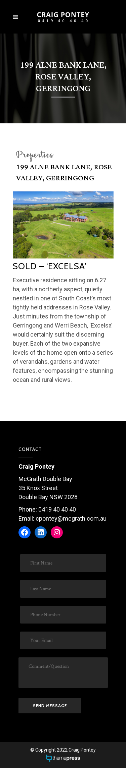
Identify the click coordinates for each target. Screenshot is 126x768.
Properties (34, 155)
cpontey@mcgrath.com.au (71, 518)
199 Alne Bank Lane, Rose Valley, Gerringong (64, 172)
